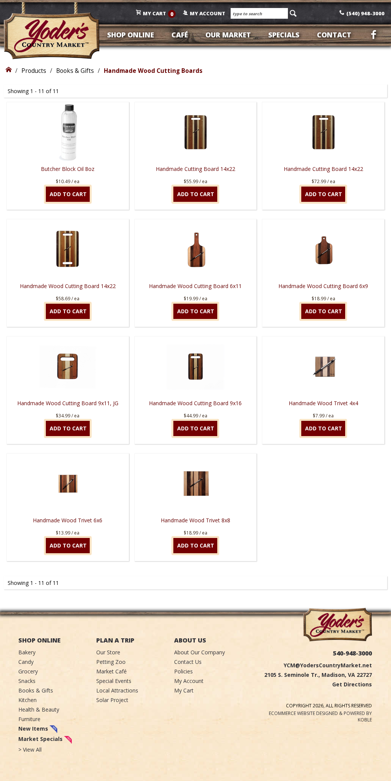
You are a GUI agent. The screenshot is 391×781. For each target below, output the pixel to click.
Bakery (27, 652)
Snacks (27, 680)
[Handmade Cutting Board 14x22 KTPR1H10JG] (323, 132)
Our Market (228, 34)
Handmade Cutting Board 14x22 (195, 168)
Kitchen (27, 700)
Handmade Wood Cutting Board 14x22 (68, 286)
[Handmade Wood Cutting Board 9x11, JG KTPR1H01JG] (67, 367)
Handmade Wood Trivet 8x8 (195, 520)
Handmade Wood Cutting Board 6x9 (323, 286)
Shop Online (130, 34)
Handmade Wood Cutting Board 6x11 (195, 286)
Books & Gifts (75, 71)
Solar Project (112, 700)
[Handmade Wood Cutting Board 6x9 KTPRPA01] (323, 250)
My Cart (184, 690)
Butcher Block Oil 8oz (67, 168)
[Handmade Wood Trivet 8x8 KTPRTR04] (195, 484)
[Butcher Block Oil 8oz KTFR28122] (67, 132)
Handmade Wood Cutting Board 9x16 (195, 403)
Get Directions (352, 684)
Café (179, 34)
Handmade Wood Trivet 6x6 (67, 520)
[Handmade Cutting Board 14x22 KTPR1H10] (195, 132)
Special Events (113, 680)
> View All (30, 749)
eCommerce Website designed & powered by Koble (320, 716)
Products (33, 71)
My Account (189, 680)
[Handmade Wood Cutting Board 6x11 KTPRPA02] (195, 250)
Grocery (28, 671)
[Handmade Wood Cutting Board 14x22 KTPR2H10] (67, 250)
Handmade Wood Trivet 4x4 (323, 403)
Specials (283, 34)
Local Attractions (117, 690)
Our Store (108, 652)
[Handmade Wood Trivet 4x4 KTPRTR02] (323, 367)
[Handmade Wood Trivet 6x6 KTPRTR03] (67, 484)
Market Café (111, 671)
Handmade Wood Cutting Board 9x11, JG (67, 403)
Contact (334, 34)
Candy (26, 661)
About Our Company (199, 652)
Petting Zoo (111, 661)
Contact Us (188, 661)
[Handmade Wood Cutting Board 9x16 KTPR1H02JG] (195, 367)
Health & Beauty (38, 709)
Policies (183, 671)
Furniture (29, 719)
